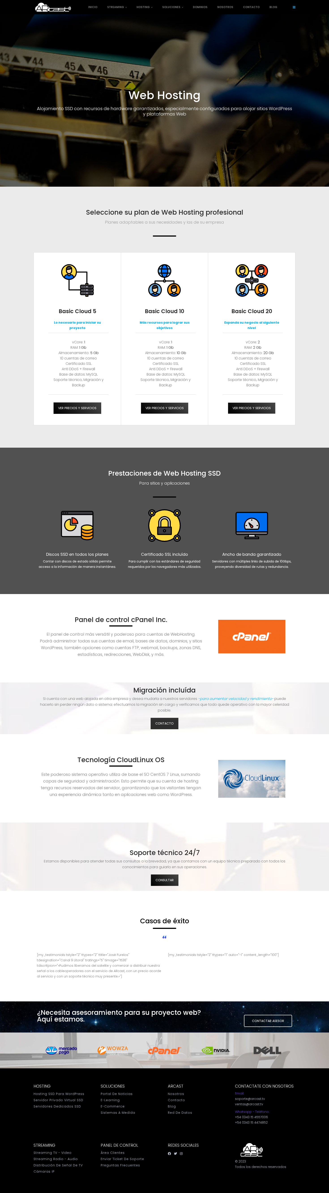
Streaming (116, 7)
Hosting (143, 7)
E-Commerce (113, 1106)
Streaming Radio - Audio (56, 1159)
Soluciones (171, 7)
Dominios (200, 7)
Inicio (92, 7)
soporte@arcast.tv (250, 1099)
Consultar (165, 880)
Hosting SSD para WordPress (59, 1094)
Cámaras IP (44, 1171)
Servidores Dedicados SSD (57, 1106)
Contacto (251, 7)
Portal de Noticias (117, 1094)
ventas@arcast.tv (249, 1104)
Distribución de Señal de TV (58, 1165)
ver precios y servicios (77, 408)
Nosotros (225, 7)
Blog (273, 7)
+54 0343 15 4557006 (251, 1117)
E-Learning (110, 1100)
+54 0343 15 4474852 (251, 1122)
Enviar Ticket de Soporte (122, 1159)
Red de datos (180, 1112)
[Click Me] (169, 1153)
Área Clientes (113, 1152)
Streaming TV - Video (53, 1152)
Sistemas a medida (118, 1112)
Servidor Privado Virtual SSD (58, 1100)
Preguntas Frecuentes (120, 1165)
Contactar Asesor (268, 1021)
